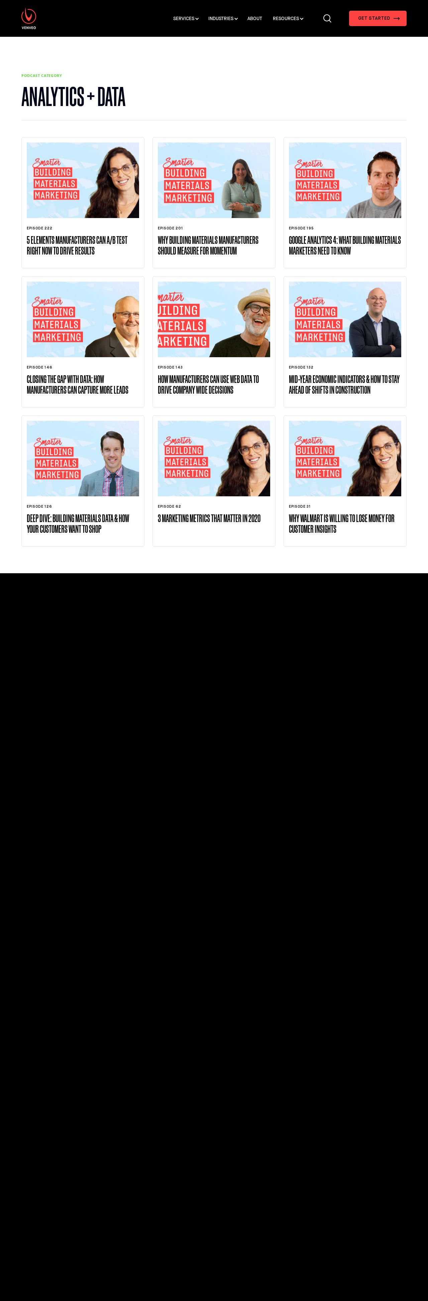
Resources (286, 18)
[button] (378, 18)
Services (183, 18)
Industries (220, 18)
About (254, 18)
